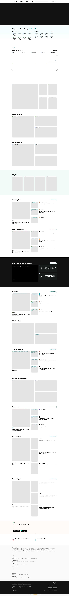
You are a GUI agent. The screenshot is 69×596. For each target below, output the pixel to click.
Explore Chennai (14, 566)
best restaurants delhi (28, 564)
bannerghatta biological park (24, 558)
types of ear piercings (18, 550)
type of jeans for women (45, 548)
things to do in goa (15, 574)
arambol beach (21, 574)
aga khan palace (14, 571)
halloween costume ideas (32, 549)
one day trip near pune (21, 571)
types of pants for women (46, 549)
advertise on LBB (14, 590)
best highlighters (32, 550)
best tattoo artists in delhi (38, 550)
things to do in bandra (29, 555)
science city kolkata (21, 577)
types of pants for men (25, 549)
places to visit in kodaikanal (33, 558)
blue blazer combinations (32, 548)
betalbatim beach (26, 574)
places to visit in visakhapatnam (24, 561)
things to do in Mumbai (15, 555)
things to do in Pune (28, 571)
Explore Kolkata (14, 576)
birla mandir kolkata (15, 577)
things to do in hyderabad (16, 561)
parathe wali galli (14, 564)
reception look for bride (25, 550)
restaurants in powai (22, 555)
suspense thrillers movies (15, 548)
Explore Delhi (14, 563)
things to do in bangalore (15, 558)
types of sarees (39, 548)
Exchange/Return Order (22, 586)
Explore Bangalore (15, 557)
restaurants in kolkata (28, 577)
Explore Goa (14, 573)
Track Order (20, 587)
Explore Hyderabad (15, 560)
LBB (12, 580)
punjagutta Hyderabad (33, 561)
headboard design (39, 549)
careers (13, 587)
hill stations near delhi (21, 564)
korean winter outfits (46, 550)
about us (13, 586)
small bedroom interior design (24, 548)
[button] (52, 1)
